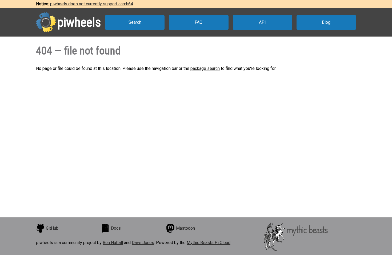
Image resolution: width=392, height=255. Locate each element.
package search (205, 68)
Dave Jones (143, 242)
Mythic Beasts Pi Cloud (208, 242)
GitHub (52, 228)
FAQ (198, 22)
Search (135, 22)
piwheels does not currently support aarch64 (91, 3)
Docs (116, 228)
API (262, 22)
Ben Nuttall (113, 242)
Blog (326, 22)
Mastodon (185, 228)
